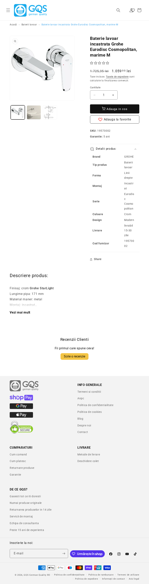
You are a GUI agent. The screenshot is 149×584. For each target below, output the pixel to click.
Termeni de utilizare (128, 575)
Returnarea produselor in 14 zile (30, 509)
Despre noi (84, 425)
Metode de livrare (88, 454)
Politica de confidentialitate (95, 405)
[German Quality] (24, 390)
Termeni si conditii (89, 391)
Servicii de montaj (21, 516)
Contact (82, 432)
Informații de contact (113, 579)
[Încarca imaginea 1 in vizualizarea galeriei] (18, 112)
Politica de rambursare (100, 575)
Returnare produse (22, 467)
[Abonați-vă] (63, 553)
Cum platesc (18, 461)
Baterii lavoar (29, 24)
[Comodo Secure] (21, 432)
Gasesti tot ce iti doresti (25, 496)
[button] (8, 10)
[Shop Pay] (21, 399)
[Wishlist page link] (133, 10)
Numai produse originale (26, 502)
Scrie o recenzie (74, 356)
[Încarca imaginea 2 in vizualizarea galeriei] (34, 112)
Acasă (13, 24)
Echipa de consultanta (24, 523)
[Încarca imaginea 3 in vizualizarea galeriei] (50, 112)
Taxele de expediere (117, 76)
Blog (80, 418)
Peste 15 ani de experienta (27, 530)
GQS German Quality (35, 575)
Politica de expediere (86, 579)
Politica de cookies (89, 411)
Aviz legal (134, 579)
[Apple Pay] (21, 416)
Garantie (15, 474)
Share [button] (97, 259)
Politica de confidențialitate (69, 575)
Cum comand (18, 454)
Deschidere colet (88, 461)
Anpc (80, 398)
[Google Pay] (21, 408)
